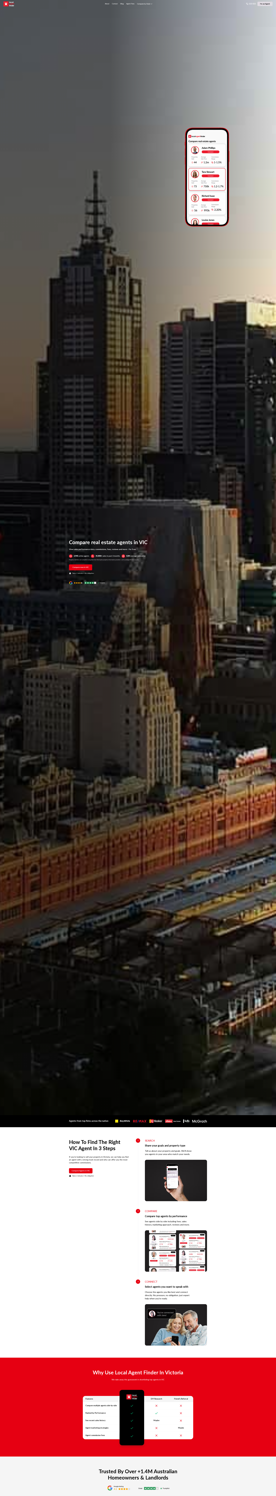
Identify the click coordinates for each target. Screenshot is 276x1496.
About (107, 4)
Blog (122, 4)
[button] (145, 4)
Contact (115, 4)
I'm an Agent (265, 4)
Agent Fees (130, 4)
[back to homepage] (8, 3)
